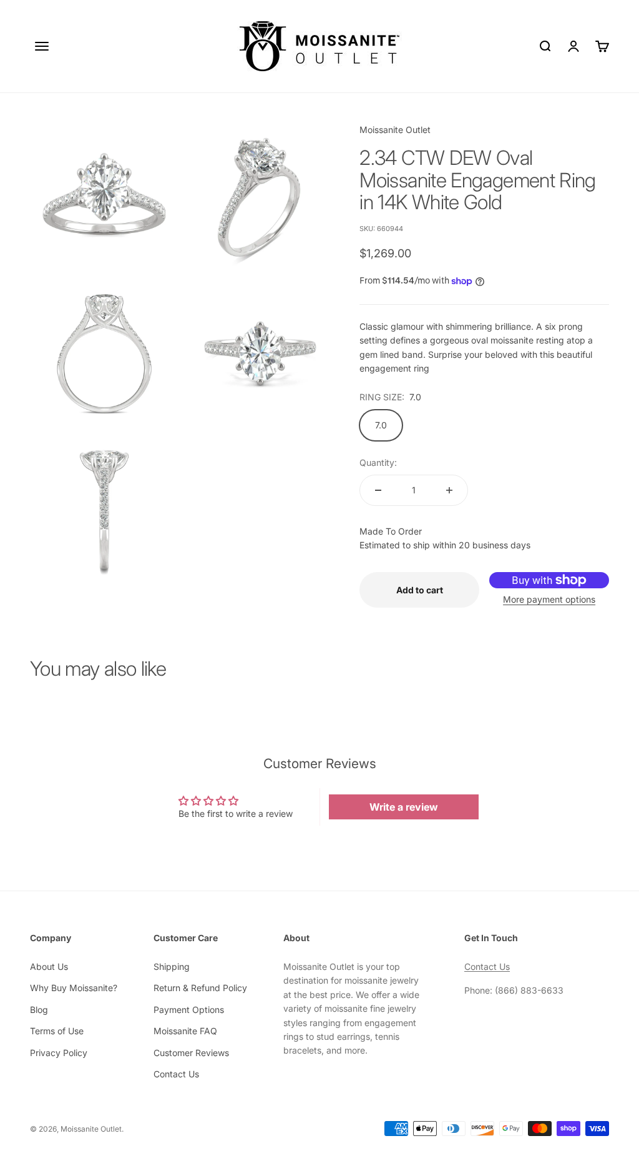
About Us (49, 966)
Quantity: (378, 462)
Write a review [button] (403, 807)
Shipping (172, 966)
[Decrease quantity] (378, 490)
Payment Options (189, 1009)
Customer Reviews (191, 1052)
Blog (39, 1009)
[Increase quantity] (449, 490)
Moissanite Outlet (395, 129)
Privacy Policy (58, 1052)
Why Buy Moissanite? (73, 987)
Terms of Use (57, 1030)
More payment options (549, 599)
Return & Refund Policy (200, 987)
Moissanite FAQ (185, 1030)
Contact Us (176, 1074)
